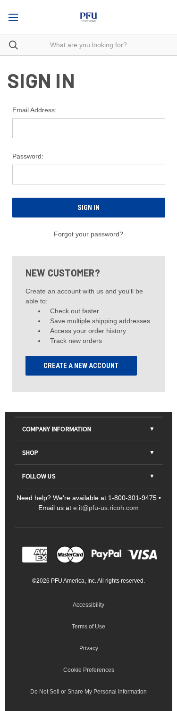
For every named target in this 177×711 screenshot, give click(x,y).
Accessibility (88, 605)
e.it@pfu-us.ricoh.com (106, 507)
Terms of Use (88, 626)
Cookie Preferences (88, 670)
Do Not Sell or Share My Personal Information (88, 691)
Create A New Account (80, 365)
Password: (27, 156)
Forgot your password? (88, 234)
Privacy (88, 648)
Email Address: (34, 110)
